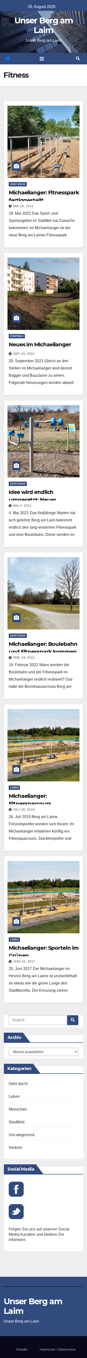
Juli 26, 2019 (24, 809)
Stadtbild (16, 336)
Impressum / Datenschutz (58, 1349)
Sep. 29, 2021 (24, 353)
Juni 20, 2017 (24, 961)
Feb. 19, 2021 (24, 657)
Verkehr (15, 1148)
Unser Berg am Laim (43, 25)
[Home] (7, 58)
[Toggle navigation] (41, 58)
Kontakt (21, 1349)
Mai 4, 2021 (22, 505)
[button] (77, 58)
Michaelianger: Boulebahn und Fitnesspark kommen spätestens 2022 (43, 652)
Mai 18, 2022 (23, 206)
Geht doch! (17, 184)
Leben (14, 787)
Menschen (18, 1109)
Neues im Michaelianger (40, 344)
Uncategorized (22, 1135)
